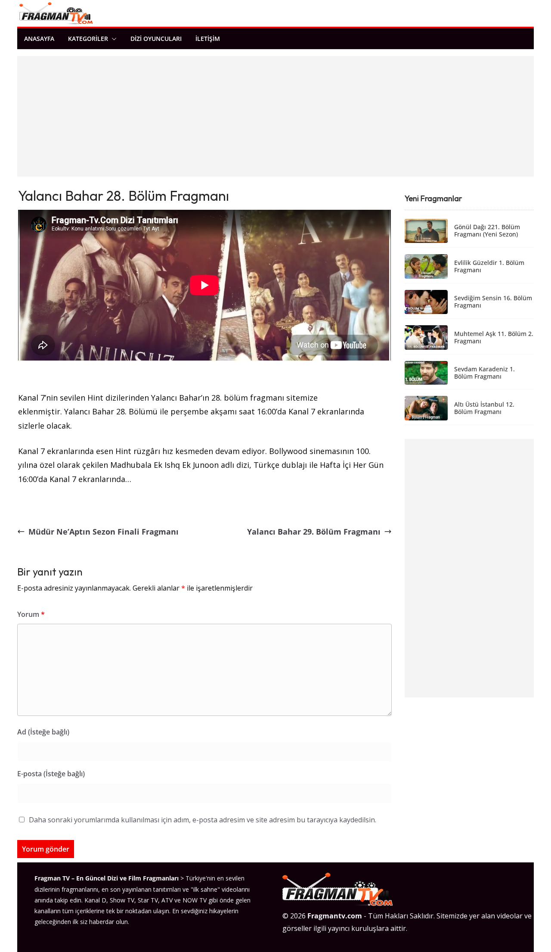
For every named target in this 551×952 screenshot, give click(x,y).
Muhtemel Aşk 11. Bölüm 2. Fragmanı (493, 337)
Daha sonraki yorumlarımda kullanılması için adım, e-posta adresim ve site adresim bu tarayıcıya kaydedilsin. (202, 819)
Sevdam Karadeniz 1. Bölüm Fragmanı (484, 373)
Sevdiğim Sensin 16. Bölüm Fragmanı (493, 302)
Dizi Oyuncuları (156, 38)
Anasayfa (39, 38)
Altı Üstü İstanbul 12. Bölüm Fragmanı (484, 408)
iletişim (207, 38)
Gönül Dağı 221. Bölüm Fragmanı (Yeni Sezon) (487, 231)
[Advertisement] (275, 116)
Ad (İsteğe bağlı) (43, 732)
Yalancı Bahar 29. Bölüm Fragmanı (314, 531)
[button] (112, 39)
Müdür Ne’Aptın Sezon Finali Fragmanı (103, 531)
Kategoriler (88, 38)
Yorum (31, 614)
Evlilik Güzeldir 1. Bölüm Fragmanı (489, 266)
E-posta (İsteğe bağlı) (51, 773)
